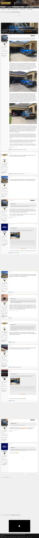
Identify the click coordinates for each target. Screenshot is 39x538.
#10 (36, 370)
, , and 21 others (18, 149)
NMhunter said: (12, 203)
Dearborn (6, 243)
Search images (29, 9)
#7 (36, 295)
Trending (9, 9)
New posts (3, 9)
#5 (36, 224)
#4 (36, 200)
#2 (36, 152)
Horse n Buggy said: (13, 373)
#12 (36, 444)
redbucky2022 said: (13, 423)
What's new (16, 7)
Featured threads (15, 9)
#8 (36, 321)
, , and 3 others (17, 173)
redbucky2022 (4, 377)
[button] (22, 7)
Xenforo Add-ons (20, 534)
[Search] (37, 7)
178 (5, 359)
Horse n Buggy (4, 32)
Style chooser (2, 535)
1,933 (5, 309)
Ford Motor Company (4, 232)
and (14, 252)
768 (5, 190)
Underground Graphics (23, 427)
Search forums (22, 9)
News (4, 7)
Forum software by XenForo (8, 534)
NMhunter (5, 183)
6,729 (6, 166)
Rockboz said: (12, 447)
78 (5, 385)
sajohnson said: (12, 324)
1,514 (5, 459)
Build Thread (11, 147)
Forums (9, 7)
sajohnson (5, 302)
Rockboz (4, 352)
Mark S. (4, 159)
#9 (36, 345)
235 (5, 50)
